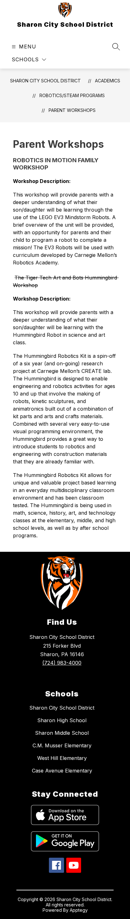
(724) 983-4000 (61, 663)
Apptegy (79, 910)
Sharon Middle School (62, 733)
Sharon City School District (45, 80)
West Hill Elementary (62, 758)
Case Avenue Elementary (62, 770)
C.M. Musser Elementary (62, 745)
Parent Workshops (72, 110)
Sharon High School (61, 720)
